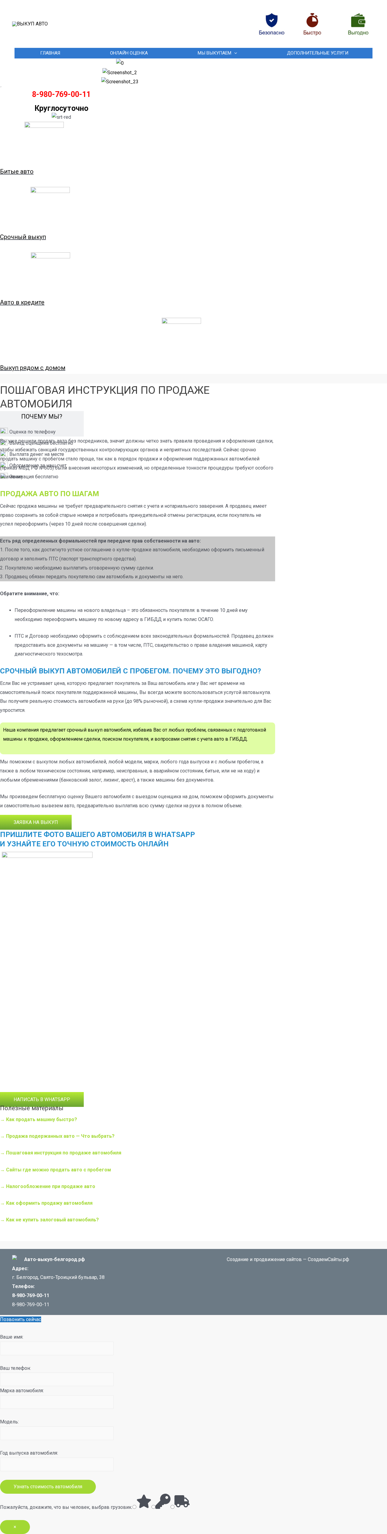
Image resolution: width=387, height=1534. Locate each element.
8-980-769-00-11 (30, 1295)
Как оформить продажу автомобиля (49, 1203)
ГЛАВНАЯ (50, 53)
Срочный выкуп (23, 237)
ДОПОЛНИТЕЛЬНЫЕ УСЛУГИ (317, 53)
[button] (36, 822)
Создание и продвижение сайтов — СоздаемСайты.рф (288, 1259)
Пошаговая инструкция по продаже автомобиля (63, 1153)
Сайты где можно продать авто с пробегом (58, 1170)
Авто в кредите (22, 302)
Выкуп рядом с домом (32, 367)
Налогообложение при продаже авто (50, 1186)
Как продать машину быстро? (41, 1119)
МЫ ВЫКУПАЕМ (214, 53)
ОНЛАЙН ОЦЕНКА (129, 53)
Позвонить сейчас (20, 1319)
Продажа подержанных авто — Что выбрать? (60, 1136)
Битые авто (17, 171)
